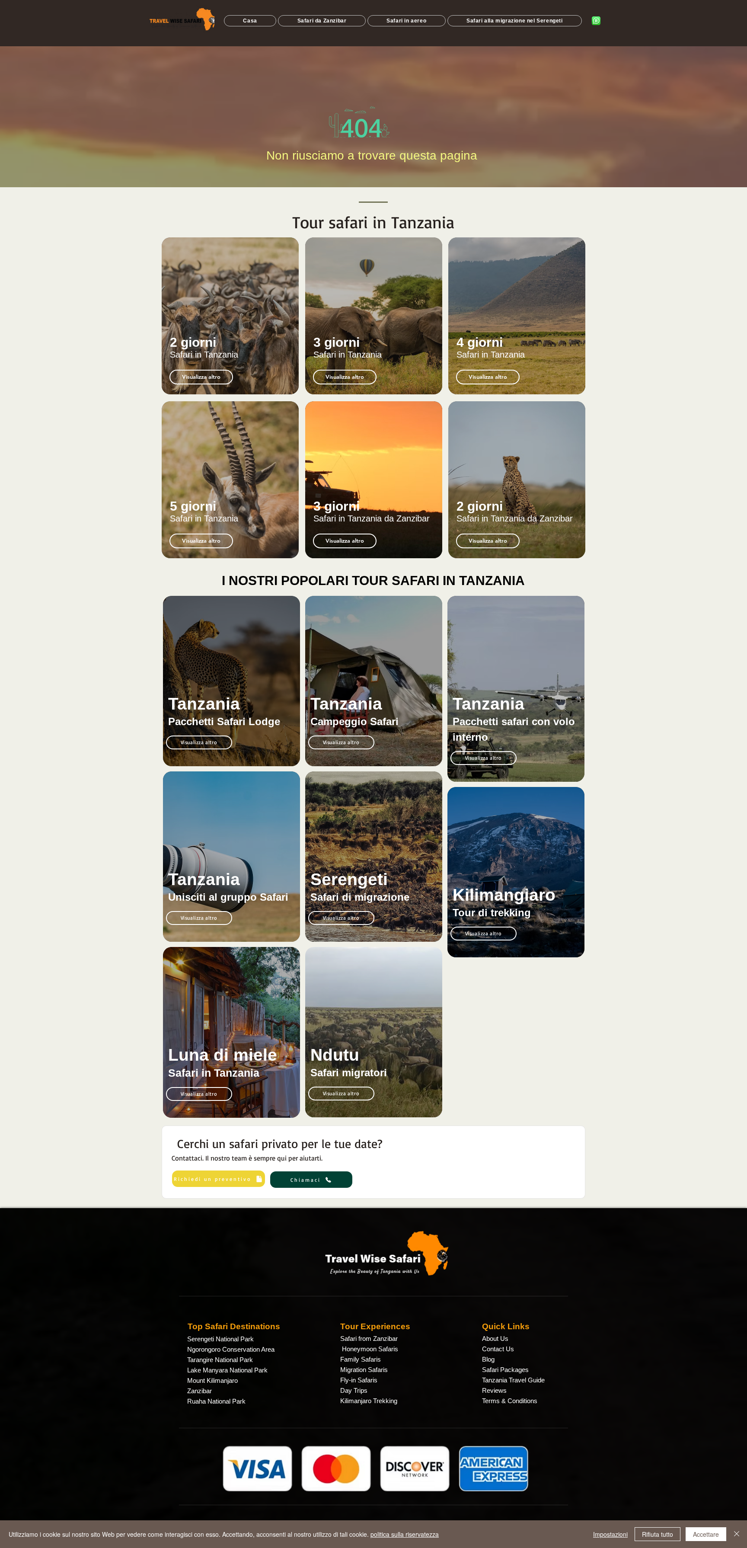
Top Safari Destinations (234, 1326)
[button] (201, 541)
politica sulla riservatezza (404, 1534)
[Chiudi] (736, 1534)
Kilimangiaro (504, 895)
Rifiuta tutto (657, 1534)
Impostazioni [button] (610, 1534)
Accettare (706, 1534)
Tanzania (204, 703)
